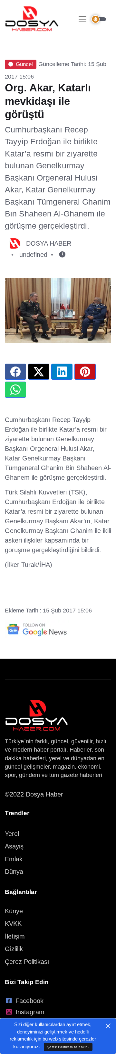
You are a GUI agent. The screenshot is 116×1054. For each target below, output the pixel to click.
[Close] (108, 1025)
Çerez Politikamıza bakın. (68, 1047)
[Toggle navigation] (82, 19)
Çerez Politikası (27, 961)
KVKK (13, 923)
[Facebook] (15, 372)
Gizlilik (14, 948)
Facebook (29, 1000)
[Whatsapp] (15, 390)
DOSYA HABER (48, 243)
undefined (33, 254)
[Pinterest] (85, 372)
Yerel (12, 833)
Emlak (14, 859)
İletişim (15, 936)
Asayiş (14, 846)
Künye (14, 911)
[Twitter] (38, 372)
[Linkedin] (61, 372)
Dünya (14, 871)
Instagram (29, 1012)
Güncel (24, 64)
